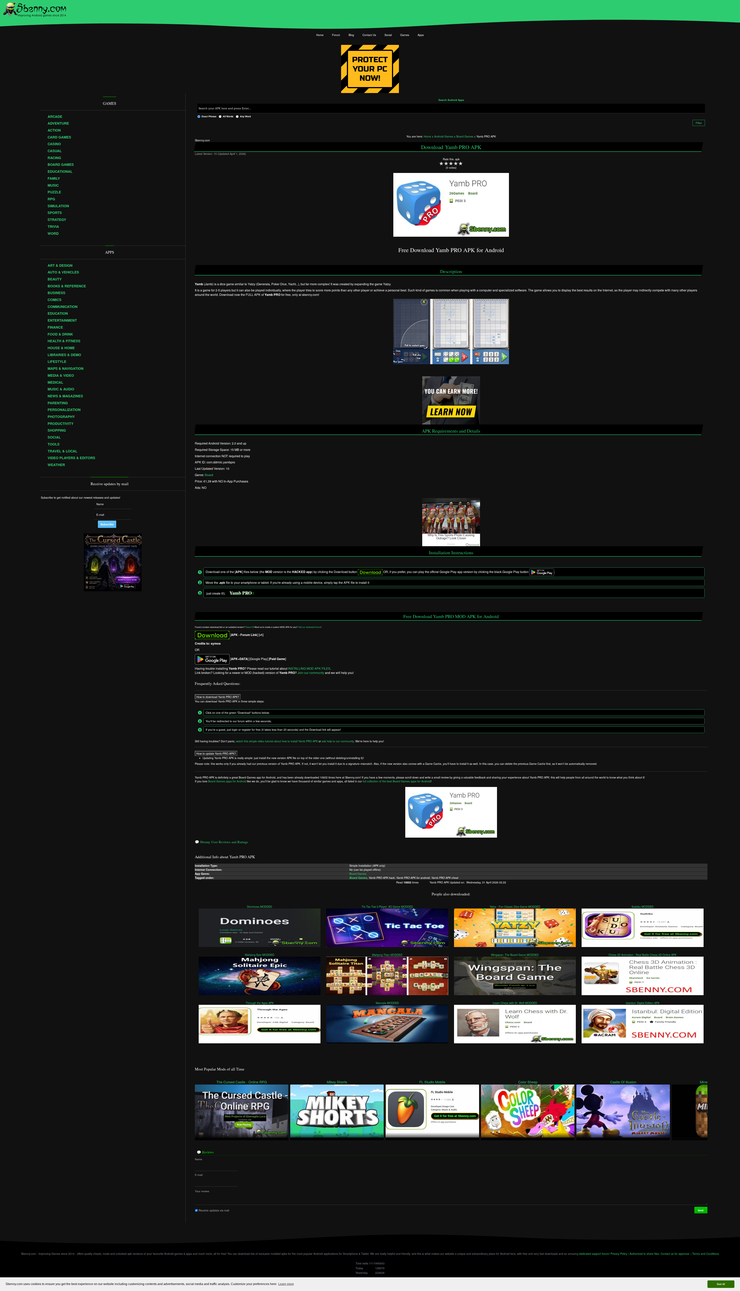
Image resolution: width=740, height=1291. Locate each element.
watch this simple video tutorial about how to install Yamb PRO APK (277, 741)
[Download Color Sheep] (527, 1110)
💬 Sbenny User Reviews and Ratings (221, 842)
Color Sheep (527, 1082)
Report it (249, 627)
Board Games (357, 873)
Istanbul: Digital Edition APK (642, 1003)
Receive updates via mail (214, 1210)
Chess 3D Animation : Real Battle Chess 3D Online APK (643, 955)
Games (404, 35)
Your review (202, 1191)
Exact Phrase (209, 116)
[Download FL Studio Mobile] (432, 1110)
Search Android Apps (451, 100)
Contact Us (369, 35)
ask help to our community (338, 741)
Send (701, 1210)
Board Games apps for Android (227, 781)
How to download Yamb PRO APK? (217, 697)
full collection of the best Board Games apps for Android (397, 781)
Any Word (245, 116)
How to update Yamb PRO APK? (216, 753)
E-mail (199, 1174)
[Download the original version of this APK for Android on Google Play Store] (212, 659)
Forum (336, 35)
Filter (699, 123)
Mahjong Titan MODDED (387, 955)
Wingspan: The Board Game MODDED (515, 955)
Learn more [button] (286, 1284)
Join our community (311, 672)
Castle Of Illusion (623, 1082)
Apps (421, 35)
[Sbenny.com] (34, 8)
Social (388, 35)
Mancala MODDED (387, 1003)
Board (209, 475)
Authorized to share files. (645, 1254)
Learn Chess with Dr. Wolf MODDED (515, 1003)
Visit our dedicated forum (309, 627)
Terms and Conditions (705, 1254)
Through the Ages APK (260, 1003)
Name (198, 1159)
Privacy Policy (618, 1254)
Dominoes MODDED (259, 906)
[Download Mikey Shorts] (337, 1110)
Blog (351, 35)
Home (320, 35)
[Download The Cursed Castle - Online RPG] (241, 1110)
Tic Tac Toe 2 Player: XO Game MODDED (387, 906)
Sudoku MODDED (643, 906)
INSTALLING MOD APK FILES (309, 668)
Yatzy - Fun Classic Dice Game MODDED (515, 906)
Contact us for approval (675, 1254)
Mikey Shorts (337, 1082)
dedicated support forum (594, 1254)
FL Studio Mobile (432, 1082)
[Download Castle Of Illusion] (623, 1110)
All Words (228, 116)
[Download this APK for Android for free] (212, 634)
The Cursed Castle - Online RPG (241, 1082)
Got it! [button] (721, 1284)
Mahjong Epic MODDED (259, 955)
